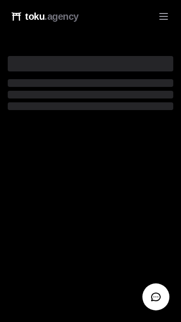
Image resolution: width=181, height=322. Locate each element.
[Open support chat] (155, 296)
